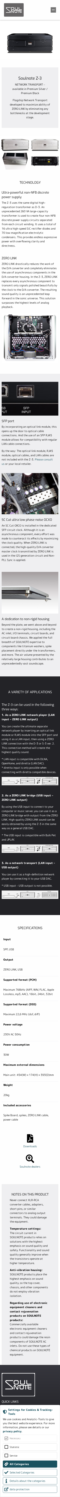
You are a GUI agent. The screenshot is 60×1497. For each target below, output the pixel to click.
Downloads (30, 1146)
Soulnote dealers (30, 1166)
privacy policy (12, 1431)
